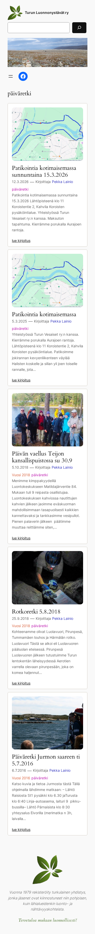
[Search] (79, 27)
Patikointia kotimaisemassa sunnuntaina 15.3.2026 (44, 171)
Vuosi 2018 (21, 475)
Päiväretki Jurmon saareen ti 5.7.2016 (46, 760)
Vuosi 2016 (21, 778)
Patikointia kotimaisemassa (44, 314)
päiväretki (20, 189)
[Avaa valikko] (11, 76)
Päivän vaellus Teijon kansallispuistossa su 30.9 (42, 457)
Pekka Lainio (62, 181)
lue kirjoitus (21, 240)
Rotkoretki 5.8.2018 (36, 611)
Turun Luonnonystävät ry (47, 12)
